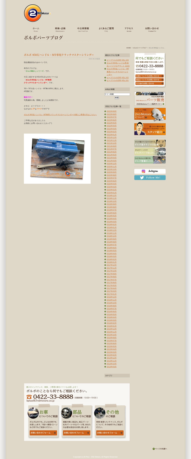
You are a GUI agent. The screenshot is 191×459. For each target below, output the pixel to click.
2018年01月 (112, 262)
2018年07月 (112, 245)
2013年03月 (112, 367)
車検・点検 (59, 29)
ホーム (36, 29)
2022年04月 (112, 126)
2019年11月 (112, 198)
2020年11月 (112, 167)
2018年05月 (112, 251)
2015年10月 (112, 335)
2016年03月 (112, 320)
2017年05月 (112, 286)
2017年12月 (112, 265)
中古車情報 (82, 29)
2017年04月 (112, 288)
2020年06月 (112, 181)
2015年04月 (112, 349)
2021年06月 (112, 152)
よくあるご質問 (105, 29)
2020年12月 (112, 164)
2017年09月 (112, 274)
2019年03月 (112, 222)
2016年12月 (112, 297)
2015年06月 (112, 343)
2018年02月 (112, 259)
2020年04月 (112, 184)
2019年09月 (112, 204)
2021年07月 (112, 149)
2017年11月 (112, 268)
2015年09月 (112, 338)
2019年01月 (112, 227)
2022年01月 (112, 135)
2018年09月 (112, 239)
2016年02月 (112, 323)
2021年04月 (112, 158)
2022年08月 (112, 114)
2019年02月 (112, 224)
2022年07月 (112, 117)
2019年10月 (112, 201)
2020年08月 (112, 175)
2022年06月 (112, 120)
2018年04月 (112, 254)
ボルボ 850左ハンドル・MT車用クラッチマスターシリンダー (59, 55)
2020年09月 (112, 172)
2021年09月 (112, 146)
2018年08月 (112, 242)
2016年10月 (112, 303)
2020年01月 (112, 193)
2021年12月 (112, 137)
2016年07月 (112, 309)
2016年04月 (112, 317)
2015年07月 (112, 341)
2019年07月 (112, 210)
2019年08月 (112, 207)
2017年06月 (112, 283)
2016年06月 (112, 311)
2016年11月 (112, 300)
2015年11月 (112, 332)
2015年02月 (112, 355)
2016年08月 (112, 306)
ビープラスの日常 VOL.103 (118, 60)
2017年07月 (112, 280)
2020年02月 (112, 190)
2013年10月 (112, 364)
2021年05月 (112, 155)
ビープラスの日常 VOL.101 (118, 80)
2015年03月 (112, 352)
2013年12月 (112, 358)
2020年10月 (112, 169)
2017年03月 (112, 291)
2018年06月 (112, 248)
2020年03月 (112, 187)
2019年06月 (112, 213)
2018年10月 (112, 236)
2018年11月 (112, 233)
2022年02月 (112, 132)
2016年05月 (112, 314)
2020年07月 (112, 178)
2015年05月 (112, 346)
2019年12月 (112, 195)
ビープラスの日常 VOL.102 (118, 78)
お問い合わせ (151, 29)
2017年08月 (112, 277)
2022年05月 (112, 123)
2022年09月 (112, 111)
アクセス (128, 29)
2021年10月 (112, 143)
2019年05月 (112, 216)
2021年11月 (112, 140)
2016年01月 (112, 326)
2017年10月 (112, 271)
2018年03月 (112, 256)
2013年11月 (112, 361)
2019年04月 (112, 219)
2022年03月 (112, 129)
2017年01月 (112, 294)
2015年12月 (112, 329)
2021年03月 (112, 161)
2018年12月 (112, 230)
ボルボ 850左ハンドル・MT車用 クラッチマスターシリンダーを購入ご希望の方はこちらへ (60, 115)
